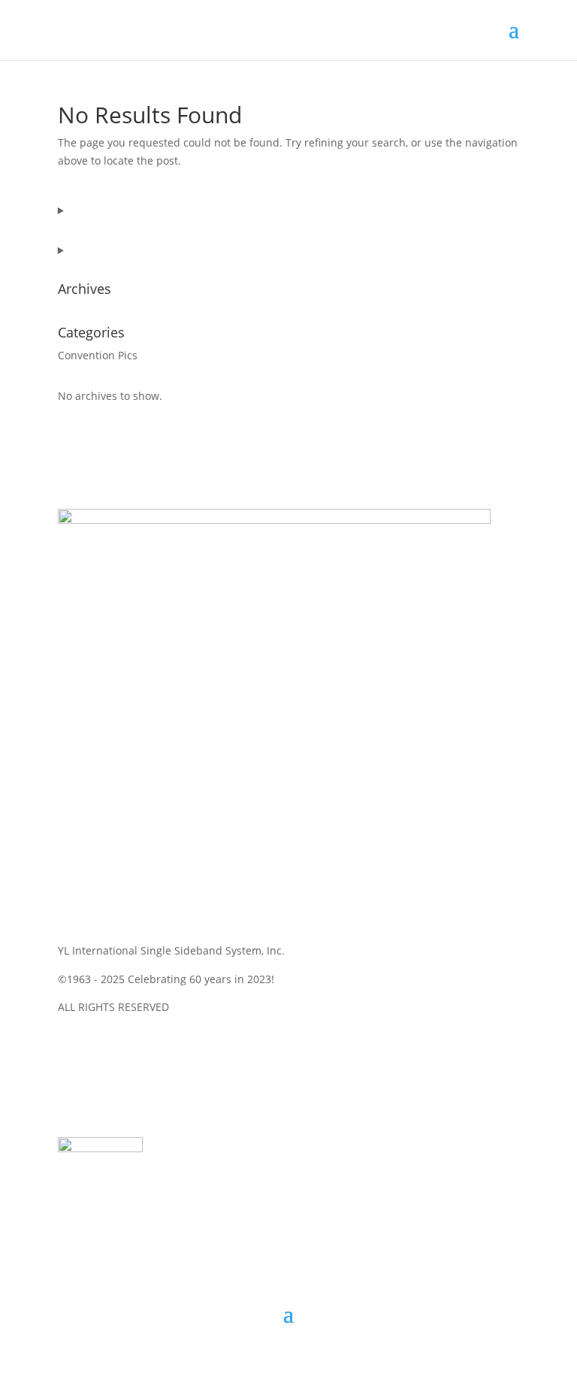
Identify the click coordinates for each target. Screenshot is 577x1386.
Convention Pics (97, 355)
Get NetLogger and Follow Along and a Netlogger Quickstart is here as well (288, 1123)
